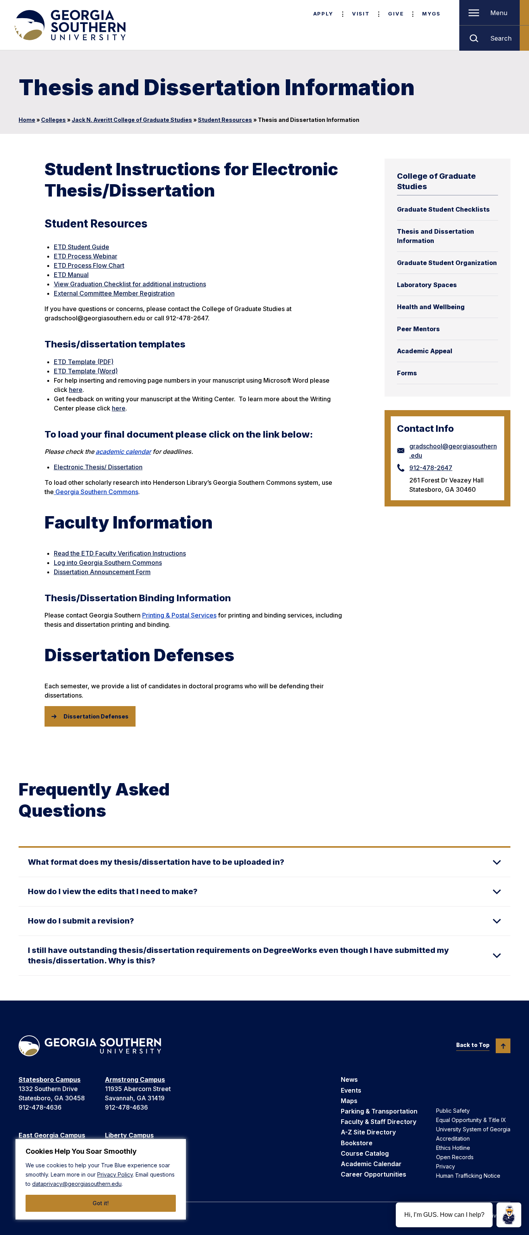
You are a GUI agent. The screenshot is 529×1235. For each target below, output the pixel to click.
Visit (360, 13)
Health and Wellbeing (431, 307)
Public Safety (453, 1110)
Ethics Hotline (453, 1147)
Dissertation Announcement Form (102, 572)
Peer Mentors (418, 329)
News (349, 1079)
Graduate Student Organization (447, 263)
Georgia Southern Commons (96, 492)
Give (396, 13)
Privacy (445, 1166)
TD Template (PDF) (85, 362)
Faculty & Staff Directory (378, 1122)
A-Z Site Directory (368, 1132)
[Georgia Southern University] (69, 25)
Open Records (455, 1157)
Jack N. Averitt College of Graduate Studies (132, 119)
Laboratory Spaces (427, 285)
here (75, 389)
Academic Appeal (424, 351)
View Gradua (72, 284)
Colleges (53, 119)
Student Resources (225, 119)
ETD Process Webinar (85, 256)
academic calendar (123, 451)
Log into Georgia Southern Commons (108, 562)
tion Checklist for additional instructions (148, 284)
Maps (349, 1101)
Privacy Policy (115, 1174)
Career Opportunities (373, 1174)
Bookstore (357, 1143)
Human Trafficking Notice (468, 1175)
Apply (323, 13)
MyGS (431, 13)
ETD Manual (71, 275)
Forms (407, 373)
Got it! (101, 1203)
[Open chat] (508, 1214)
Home (27, 119)
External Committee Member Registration (114, 293)
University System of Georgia (473, 1129)
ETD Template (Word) (86, 371)
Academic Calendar (371, 1164)
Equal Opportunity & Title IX (471, 1120)
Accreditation (453, 1138)
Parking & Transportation (379, 1111)
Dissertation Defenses (96, 716)
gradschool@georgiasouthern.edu (453, 450)
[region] (100, 1179)
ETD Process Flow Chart (89, 265)
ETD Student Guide (81, 247)
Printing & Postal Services (179, 615)
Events (351, 1090)
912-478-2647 (430, 468)
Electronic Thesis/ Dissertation (98, 467)
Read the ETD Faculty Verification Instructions (120, 553)
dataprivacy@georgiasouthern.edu (77, 1183)
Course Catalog (365, 1153)
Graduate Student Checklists (443, 209)
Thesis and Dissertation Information (435, 236)
